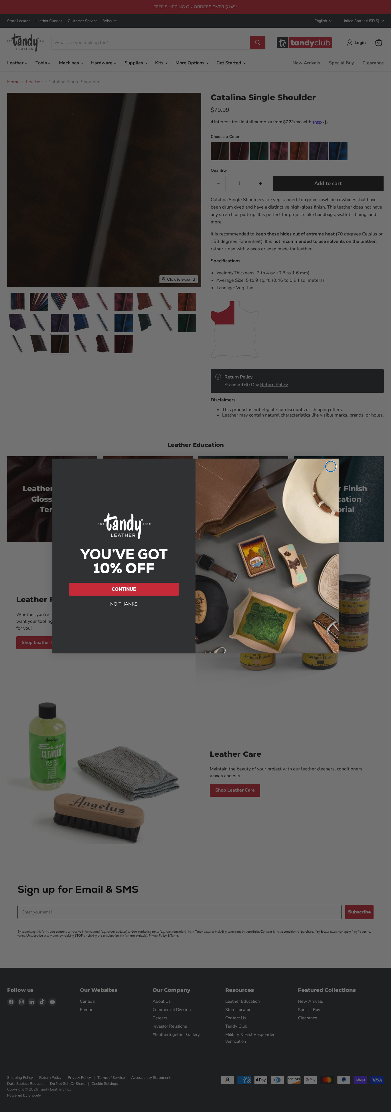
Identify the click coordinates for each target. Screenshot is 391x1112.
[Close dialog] (330, 466)
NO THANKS (124, 604)
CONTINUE (124, 589)
